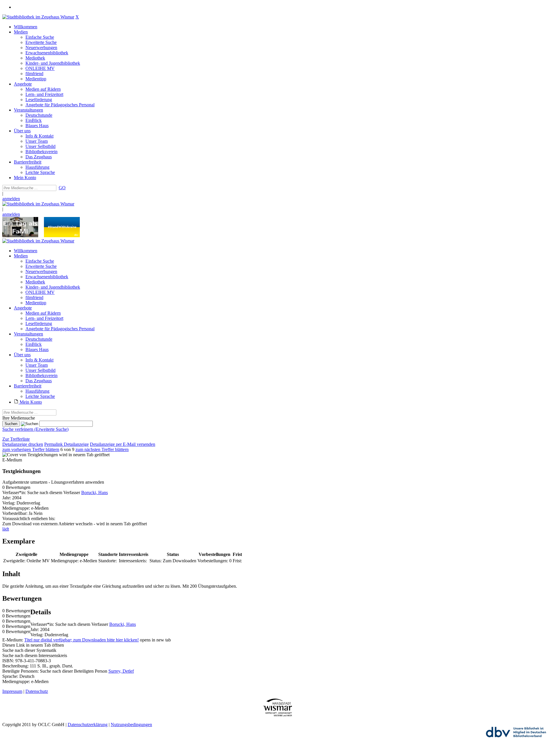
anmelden (11, 198)
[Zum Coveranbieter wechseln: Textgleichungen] (30, 454)
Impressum (12, 691)
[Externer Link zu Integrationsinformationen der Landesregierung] (62, 235)
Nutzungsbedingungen (131, 724)
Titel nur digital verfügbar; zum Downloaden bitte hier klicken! (81, 639)
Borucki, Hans (94, 492)
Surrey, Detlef (121, 671)
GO (62, 187)
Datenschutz (36, 691)
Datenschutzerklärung (88, 724)
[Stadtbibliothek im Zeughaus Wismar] (38, 16)
